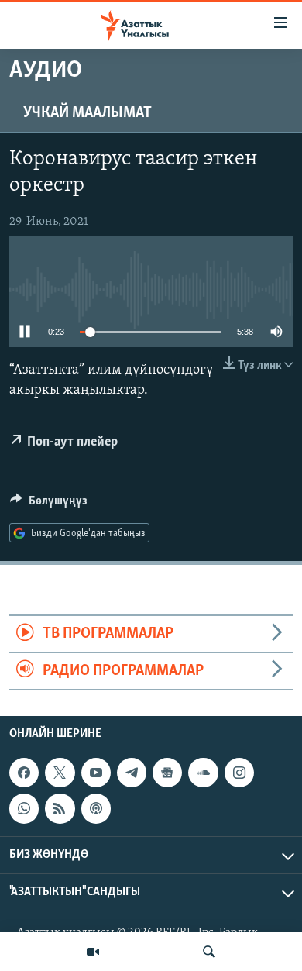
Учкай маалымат (87, 113)
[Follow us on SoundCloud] (203, 772)
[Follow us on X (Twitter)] (59, 772)
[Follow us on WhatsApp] (24, 808)
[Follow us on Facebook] (24, 772)
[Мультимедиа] (93, 951)
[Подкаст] (96, 808)
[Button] (49, 504)
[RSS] (59, 808)
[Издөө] (209, 951)
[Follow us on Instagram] (239, 772)
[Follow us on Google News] (167, 772)
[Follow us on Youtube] (96, 772)
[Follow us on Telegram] (131, 772)
